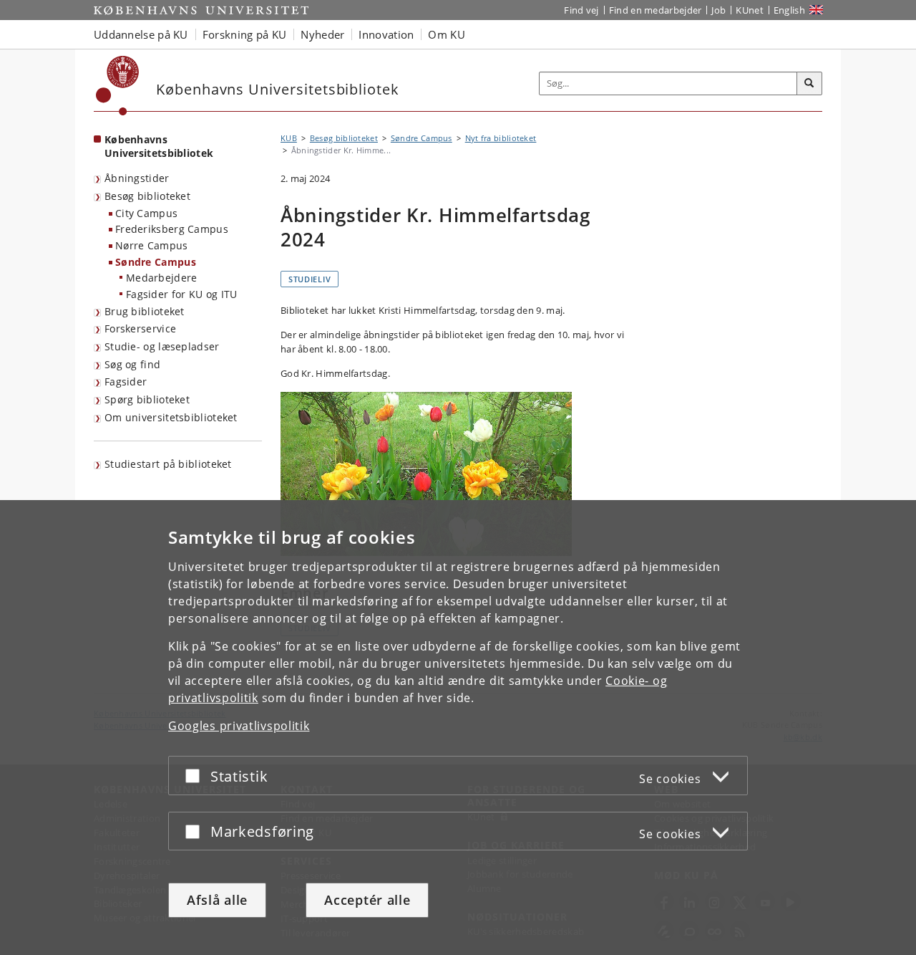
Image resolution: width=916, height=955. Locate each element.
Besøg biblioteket (147, 196)
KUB (289, 138)
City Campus (146, 213)
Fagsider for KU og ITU (182, 294)
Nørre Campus (151, 245)
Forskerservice (140, 328)
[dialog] (458, 727)
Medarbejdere (162, 277)
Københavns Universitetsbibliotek (158, 146)
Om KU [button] (446, 34)
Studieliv (309, 279)
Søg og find (132, 364)
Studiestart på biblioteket (168, 464)
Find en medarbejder (655, 10)
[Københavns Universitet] (118, 85)
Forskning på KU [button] (245, 34)
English (789, 10)
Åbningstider (137, 178)
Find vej (581, 10)
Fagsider (125, 381)
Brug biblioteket (144, 311)
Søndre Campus (155, 262)
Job (718, 10)
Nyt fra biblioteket (501, 138)
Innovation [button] (386, 34)
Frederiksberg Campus (171, 229)
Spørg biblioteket (147, 399)
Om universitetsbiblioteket (171, 417)
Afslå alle (217, 899)
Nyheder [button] (322, 34)
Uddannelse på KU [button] (141, 34)
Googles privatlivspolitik (239, 726)
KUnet (750, 10)
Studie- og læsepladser (162, 346)
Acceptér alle (367, 899)
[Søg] (809, 84)
